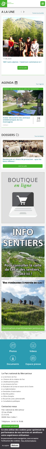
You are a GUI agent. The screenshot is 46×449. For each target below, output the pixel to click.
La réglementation (9, 389)
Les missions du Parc (10, 384)
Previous (21, 10)
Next (23, 10)
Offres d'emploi (8, 396)
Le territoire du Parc (10, 377)
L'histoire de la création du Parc (14, 379)
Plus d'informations (28, 441)
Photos (13, 351)
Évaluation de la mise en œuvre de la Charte (18, 387)
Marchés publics (8, 394)
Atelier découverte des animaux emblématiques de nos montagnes (16, 120)
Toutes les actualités (38, 13)
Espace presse (33, 364)
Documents (13, 364)
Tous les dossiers (39, 136)
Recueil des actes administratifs (14, 399)
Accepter (5, 445)
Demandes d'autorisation (12, 391)
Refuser (15, 445)
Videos (33, 351)
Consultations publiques (11, 401)
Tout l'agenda (40, 84)
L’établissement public (10, 382)
